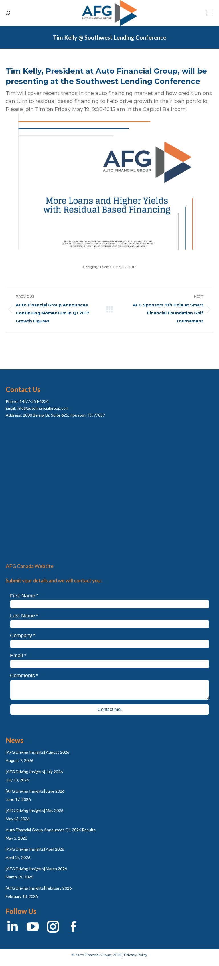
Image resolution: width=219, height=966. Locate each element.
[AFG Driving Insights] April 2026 (35, 849)
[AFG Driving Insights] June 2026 (35, 791)
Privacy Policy (135, 955)
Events (105, 267)
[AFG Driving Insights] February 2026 (39, 888)
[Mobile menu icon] (209, 13)
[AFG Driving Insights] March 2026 (36, 868)
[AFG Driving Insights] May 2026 (34, 810)
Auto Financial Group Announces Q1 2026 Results (51, 829)
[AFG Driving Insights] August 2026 (37, 752)
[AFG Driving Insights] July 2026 (34, 771)
